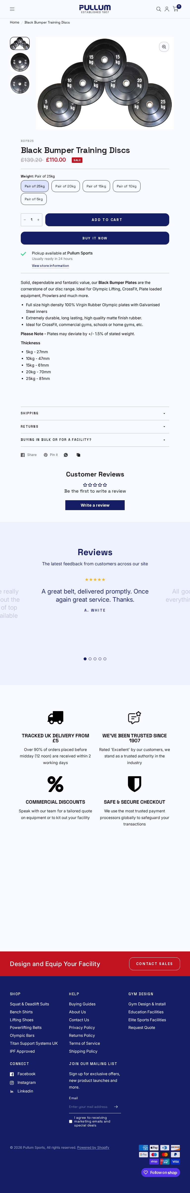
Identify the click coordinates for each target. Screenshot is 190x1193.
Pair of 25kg (35, 186)
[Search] (159, 9)
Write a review (95, 505)
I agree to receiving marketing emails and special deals (92, 1121)
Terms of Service (84, 1043)
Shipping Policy (83, 1051)
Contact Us (79, 1020)
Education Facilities (146, 1012)
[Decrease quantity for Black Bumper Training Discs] (24, 220)
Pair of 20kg (65, 186)
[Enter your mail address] (116, 1106)
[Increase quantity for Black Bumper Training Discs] (38, 220)
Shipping (30, 413)
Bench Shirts (21, 1012)
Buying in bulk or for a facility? (56, 440)
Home (14, 22)
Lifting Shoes (21, 1020)
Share (32, 455)
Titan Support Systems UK (34, 1043)
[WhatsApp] (67, 455)
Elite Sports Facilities (147, 1020)
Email (73, 1098)
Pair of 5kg (34, 199)
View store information (50, 266)
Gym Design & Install (147, 1004)
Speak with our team (38, 811)
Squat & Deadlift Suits (29, 1004)
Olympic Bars (22, 1035)
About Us (77, 1012)
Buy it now (95, 238)
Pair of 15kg (96, 186)
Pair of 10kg (127, 186)
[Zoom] (164, 47)
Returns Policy (82, 1035)
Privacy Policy (82, 1027)
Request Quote (141, 1027)
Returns (30, 427)
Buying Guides (82, 1004)
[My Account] (167, 9)
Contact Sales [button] (154, 964)
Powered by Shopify (93, 1147)
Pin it (54, 455)
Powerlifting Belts (26, 1027)
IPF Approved (22, 1051)
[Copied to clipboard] (79, 455)
